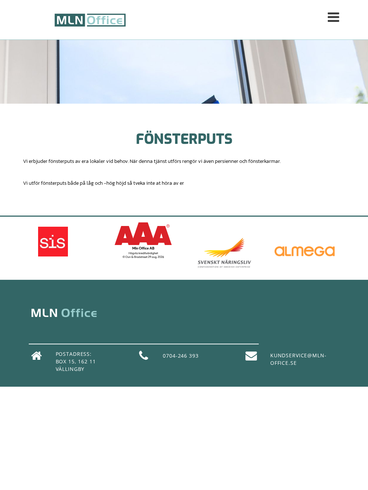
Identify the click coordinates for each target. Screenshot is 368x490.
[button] (251, 19)
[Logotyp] (90, 19)
